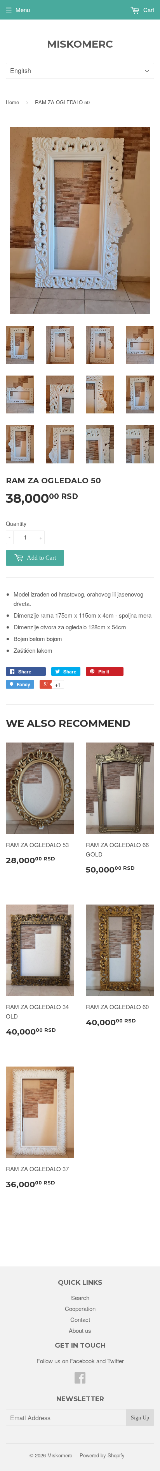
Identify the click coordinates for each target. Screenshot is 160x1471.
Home (12, 102)
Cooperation (80, 1308)
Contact (80, 1319)
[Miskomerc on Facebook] (80, 1380)
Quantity (16, 523)
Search (80, 1297)
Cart (148, 9)
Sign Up (140, 1418)
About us (80, 1330)
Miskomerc (80, 44)
